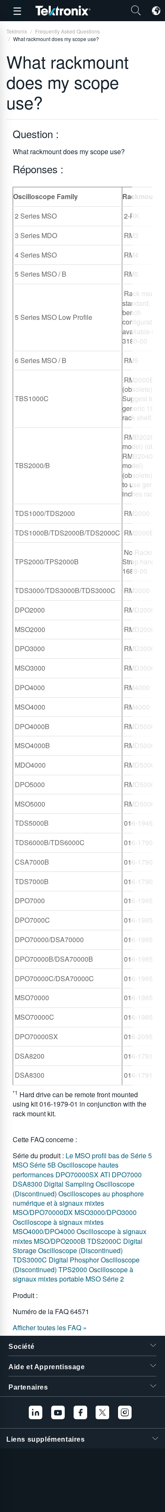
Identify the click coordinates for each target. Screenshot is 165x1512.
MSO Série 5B (35, 1165)
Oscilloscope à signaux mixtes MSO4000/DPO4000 (58, 1226)
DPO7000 (127, 1174)
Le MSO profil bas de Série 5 (109, 1155)
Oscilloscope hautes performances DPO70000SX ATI (65, 1169)
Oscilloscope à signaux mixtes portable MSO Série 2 (73, 1274)
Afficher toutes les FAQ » (50, 1327)
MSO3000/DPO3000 (105, 1212)
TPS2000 (73, 1269)
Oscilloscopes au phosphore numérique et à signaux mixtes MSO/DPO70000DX (78, 1203)
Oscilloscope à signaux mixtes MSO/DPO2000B (79, 1236)
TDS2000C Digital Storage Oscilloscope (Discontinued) (78, 1245)
